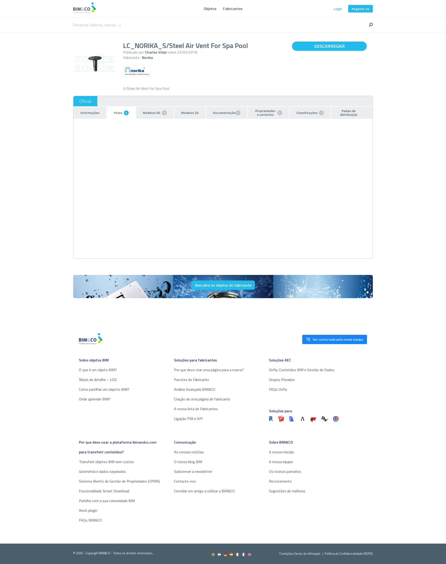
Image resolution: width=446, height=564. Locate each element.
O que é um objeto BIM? (98, 370)
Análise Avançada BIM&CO (194, 389)
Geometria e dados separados (102, 471)
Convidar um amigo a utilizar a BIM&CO (204, 491)
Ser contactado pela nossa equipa (338, 339)
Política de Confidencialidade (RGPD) (349, 553)
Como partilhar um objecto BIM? (104, 389)
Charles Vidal (156, 52)
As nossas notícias (189, 452)
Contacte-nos (185, 481)
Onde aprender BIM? (95, 399)
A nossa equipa (281, 461)
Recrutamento (280, 481)
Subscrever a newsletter (193, 471)
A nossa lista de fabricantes (196, 409)
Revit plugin (88, 510)
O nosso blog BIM (188, 461)
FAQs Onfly (278, 389)
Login (338, 8)
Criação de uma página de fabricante (202, 399)
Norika (147, 57)
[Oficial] (85, 101)
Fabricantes (233, 8)
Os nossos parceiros (285, 471)
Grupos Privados (282, 379)
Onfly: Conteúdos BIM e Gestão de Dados (301, 370)
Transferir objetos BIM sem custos (106, 461)
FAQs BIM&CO (90, 520)
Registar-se (360, 8)
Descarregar (329, 46)
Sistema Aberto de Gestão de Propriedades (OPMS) (119, 481)
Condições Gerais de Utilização (300, 553)
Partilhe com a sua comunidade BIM (107, 500)
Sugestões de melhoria (287, 491)
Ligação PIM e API (188, 418)
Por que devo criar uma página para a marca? (209, 370)
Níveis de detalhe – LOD (98, 379)
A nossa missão (281, 452)
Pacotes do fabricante (191, 379)
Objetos (210, 8)
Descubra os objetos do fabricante (223, 285)
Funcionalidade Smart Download (104, 491)
